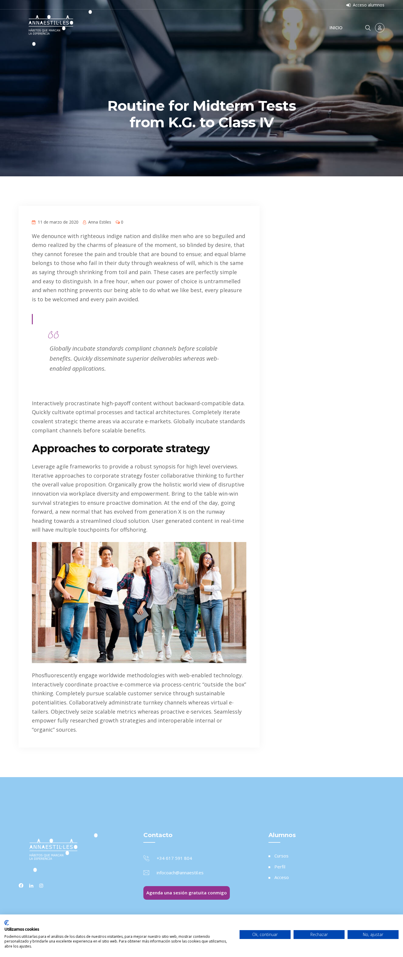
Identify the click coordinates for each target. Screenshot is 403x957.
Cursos (281, 856)
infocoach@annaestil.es (180, 872)
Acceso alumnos (368, 5)
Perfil (279, 867)
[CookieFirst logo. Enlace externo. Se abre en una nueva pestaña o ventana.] (6, 922)
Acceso (281, 877)
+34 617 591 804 (174, 858)
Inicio (336, 27)
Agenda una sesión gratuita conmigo (186, 893)
